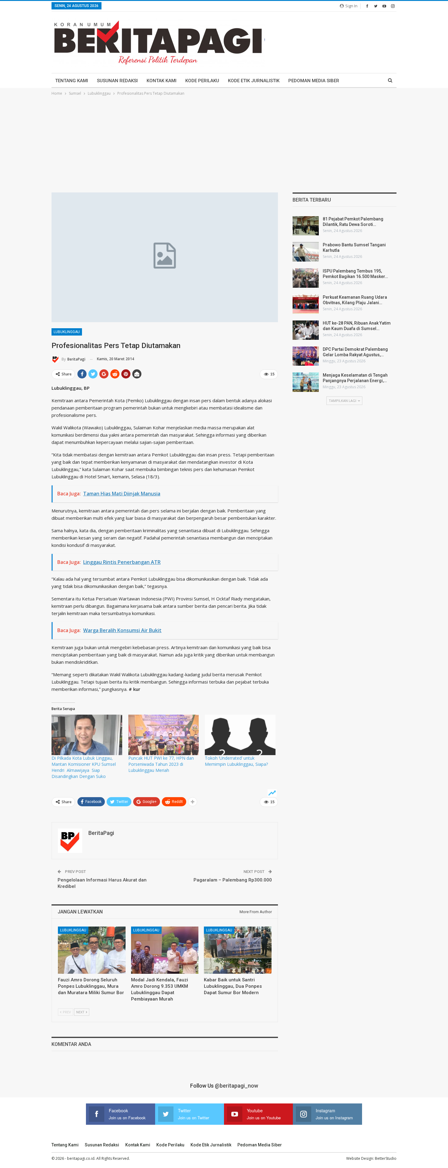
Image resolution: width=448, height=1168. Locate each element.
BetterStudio (385, 1158)
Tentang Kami (71, 80)
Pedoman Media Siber (313, 80)
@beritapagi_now (236, 1085)
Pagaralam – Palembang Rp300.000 (233, 880)
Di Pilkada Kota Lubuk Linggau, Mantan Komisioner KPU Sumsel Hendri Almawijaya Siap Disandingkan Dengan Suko (85, 767)
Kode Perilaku (202, 80)
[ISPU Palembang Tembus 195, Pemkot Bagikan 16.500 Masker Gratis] (306, 278)
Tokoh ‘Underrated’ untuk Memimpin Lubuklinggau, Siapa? (236, 761)
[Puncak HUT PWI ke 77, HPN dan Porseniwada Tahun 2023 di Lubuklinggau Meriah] (163, 735)
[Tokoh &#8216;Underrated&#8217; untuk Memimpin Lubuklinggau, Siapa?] (240, 735)
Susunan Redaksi (117, 80)
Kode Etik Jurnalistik (253, 80)
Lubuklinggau (67, 332)
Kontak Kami (161, 80)
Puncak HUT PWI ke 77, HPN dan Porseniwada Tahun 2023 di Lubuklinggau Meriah (161, 764)
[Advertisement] (224, 142)
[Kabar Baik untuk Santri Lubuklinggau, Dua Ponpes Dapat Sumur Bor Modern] (238, 950)
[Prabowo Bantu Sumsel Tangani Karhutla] (306, 252)
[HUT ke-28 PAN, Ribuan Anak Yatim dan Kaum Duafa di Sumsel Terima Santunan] (306, 330)
